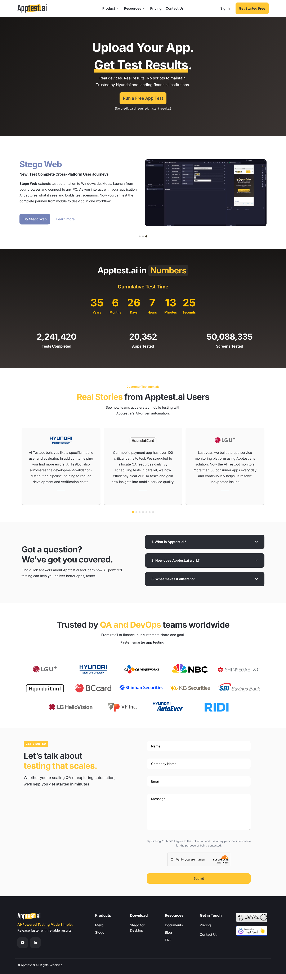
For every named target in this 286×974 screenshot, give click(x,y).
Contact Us (175, 8)
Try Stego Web (35, 219)
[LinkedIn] (35, 942)
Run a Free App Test (143, 98)
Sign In (225, 8)
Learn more (65, 219)
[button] (139, 236)
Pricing (155, 8)
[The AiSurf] (251, 931)
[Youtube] (22, 942)
